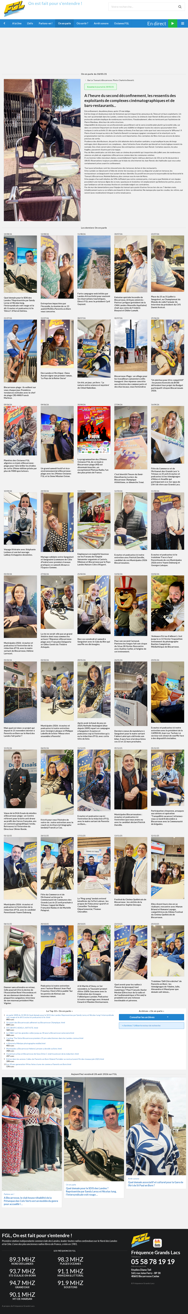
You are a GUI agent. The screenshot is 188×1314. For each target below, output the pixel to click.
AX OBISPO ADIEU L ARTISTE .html (22, 1028)
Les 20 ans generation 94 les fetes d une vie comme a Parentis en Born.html (38, 1064)
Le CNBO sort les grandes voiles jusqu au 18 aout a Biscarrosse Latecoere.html (40, 1033)
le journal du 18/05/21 (100, 87)
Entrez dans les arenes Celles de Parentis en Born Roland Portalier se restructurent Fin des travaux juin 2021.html (55, 1059)
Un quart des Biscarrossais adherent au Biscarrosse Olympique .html (35, 1022)
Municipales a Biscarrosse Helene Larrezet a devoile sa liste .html (34, 1048)
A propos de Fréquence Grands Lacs (18, 1306)
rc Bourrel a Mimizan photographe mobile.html (25, 1043)
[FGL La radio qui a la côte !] (15, 16)
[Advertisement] (94, 50)
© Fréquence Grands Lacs (142, 1283)
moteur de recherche (151, 1025)
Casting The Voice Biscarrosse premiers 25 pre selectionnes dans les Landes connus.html (44, 1038)
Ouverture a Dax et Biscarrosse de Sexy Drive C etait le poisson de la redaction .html (42, 1054)
